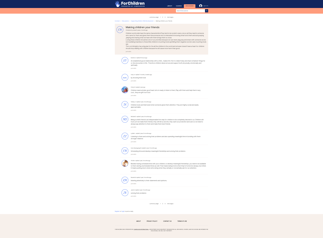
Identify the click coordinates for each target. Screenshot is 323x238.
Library (169, 6)
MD (125, 119)
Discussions (190, 6)
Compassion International (141, 229)
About (138, 221)
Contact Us (167, 221)
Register (117, 211)
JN (124, 192)
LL (125, 136)
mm (125, 77)
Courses (179, 6)
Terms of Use (182, 221)
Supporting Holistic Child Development (142, 21)
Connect (117, 21)
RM (125, 180)
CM (120, 29)
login (123, 211)
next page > (170, 17)
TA (124, 104)
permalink (128, 51)
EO (125, 60)
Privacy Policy (152, 221)
